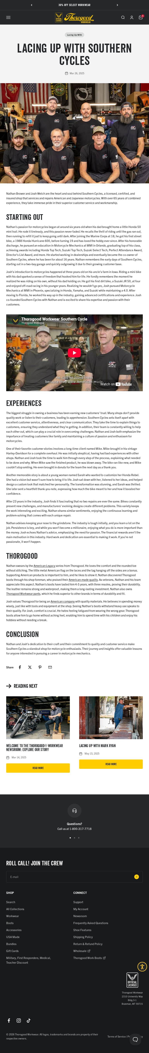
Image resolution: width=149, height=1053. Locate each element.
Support (78, 902)
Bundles (11, 944)
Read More (38, 768)
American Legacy (44, 565)
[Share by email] (50, 667)
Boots (10, 923)
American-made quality (83, 579)
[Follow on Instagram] (18, 1020)
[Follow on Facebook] (8, 1020)
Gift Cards (12, 951)
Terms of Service (116, 1036)
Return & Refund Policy (87, 944)
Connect (80, 892)
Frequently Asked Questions (90, 923)
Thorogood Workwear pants (23, 593)
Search (10, 902)
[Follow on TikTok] (28, 1020)
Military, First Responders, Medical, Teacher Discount (28, 960)
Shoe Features (82, 930)
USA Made (13, 937)
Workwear (12, 916)
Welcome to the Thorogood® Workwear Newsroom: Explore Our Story (34, 747)
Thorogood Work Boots (87, 958)
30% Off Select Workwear (75, 5)
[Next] (117, 5)
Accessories (14, 930)
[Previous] (31, 5)
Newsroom (80, 916)
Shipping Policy (83, 937)
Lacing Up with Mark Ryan (97, 745)
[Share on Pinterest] (40, 667)
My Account (80, 909)
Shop (10, 892)
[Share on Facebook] (20, 667)
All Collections (15, 909)
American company (63, 601)
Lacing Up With (74, 34)
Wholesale (80, 951)
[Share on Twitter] (30, 667)
